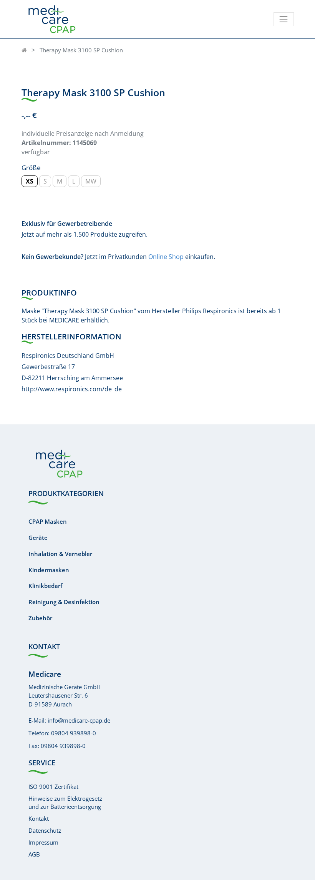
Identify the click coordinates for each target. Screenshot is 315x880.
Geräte (38, 537)
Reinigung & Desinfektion (63, 602)
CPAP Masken (47, 521)
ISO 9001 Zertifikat (53, 786)
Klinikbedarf (45, 585)
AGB (34, 854)
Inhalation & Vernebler (60, 554)
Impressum (43, 842)
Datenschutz (44, 830)
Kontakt (38, 818)
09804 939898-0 (73, 733)
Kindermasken (48, 570)
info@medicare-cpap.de (79, 720)
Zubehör (40, 618)
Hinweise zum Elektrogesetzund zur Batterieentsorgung (65, 802)
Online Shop (166, 256)
